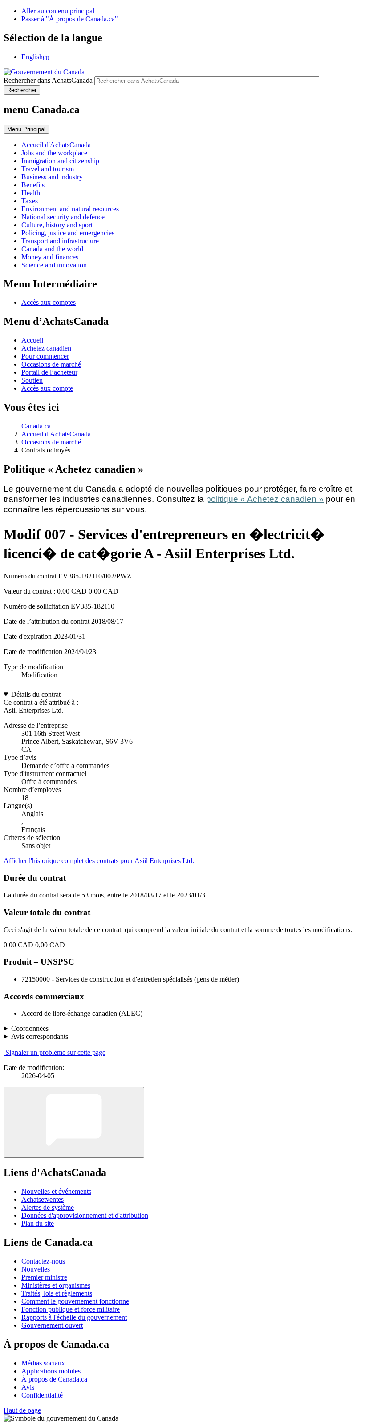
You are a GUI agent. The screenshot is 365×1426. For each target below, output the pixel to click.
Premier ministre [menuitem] (44, 1277)
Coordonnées (30, 1028)
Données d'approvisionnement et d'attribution (84, 1215)
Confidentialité (42, 1395)
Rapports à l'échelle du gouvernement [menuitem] (74, 1317)
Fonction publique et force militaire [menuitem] (70, 1309)
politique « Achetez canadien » (265, 499)
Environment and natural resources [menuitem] (70, 209)
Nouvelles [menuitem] (35, 1269)
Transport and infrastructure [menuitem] (60, 241)
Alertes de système (47, 1207)
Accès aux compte (47, 388)
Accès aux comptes (48, 302)
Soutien (32, 380)
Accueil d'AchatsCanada (56, 434)
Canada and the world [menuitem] (52, 249)
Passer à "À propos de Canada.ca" (69, 19)
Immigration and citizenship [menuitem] (60, 161)
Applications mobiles (51, 1371)
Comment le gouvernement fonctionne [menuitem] (75, 1301)
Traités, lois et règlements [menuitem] (56, 1293)
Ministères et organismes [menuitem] (55, 1285)
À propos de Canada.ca (54, 1379)
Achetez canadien (46, 348)
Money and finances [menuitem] (49, 257)
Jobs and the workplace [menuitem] (54, 153)
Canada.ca (36, 426)
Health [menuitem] (30, 193)
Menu (26, 129)
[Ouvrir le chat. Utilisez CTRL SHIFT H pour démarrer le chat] (74, 1122)
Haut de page (22, 1410)
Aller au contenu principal (57, 11)
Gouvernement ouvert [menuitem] (52, 1325)
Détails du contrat (36, 694)
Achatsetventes (42, 1199)
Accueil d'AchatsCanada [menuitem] (56, 145)
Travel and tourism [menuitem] (47, 169)
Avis (27, 1387)
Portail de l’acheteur (49, 372)
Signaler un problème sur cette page (55, 1052)
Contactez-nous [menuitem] (43, 1261)
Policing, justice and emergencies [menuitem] (67, 233)
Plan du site (37, 1223)
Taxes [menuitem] (29, 201)
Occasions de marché (51, 364)
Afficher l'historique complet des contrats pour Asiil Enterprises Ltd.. (100, 860)
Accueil (32, 340)
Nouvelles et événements (56, 1191)
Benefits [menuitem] (33, 185)
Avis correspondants (39, 1036)
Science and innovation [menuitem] (54, 265)
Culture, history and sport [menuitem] (57, 225)
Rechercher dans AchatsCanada (48, 80)
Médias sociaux (43, 1363)
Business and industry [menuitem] (52, 177)
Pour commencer (45, 356)
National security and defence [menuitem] (63, 217)
